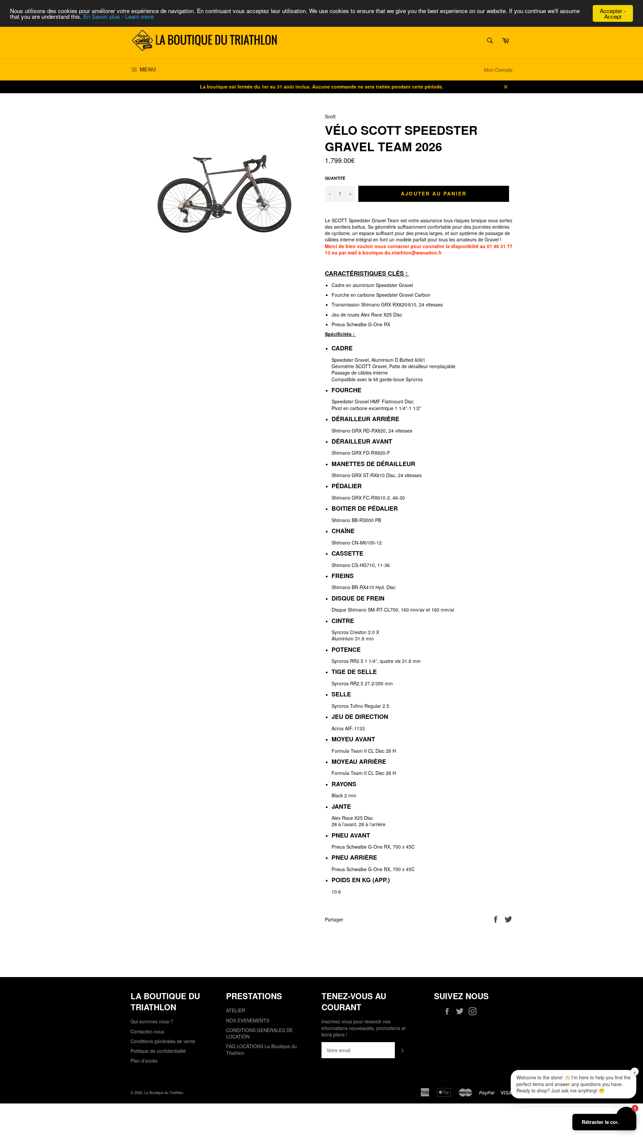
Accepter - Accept (613, 13)
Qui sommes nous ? (152, 1021)
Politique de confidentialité (158, 1050)
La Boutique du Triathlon (163, 1092)
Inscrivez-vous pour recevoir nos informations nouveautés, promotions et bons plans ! (364, 1028)
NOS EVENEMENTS (247, 1020)
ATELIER (235, 1010)
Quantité (335, 178)
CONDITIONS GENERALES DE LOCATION (259, 1033)
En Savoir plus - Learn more (118, 16)
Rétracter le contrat (604, 1122)
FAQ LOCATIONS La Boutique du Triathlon (261, 1049)
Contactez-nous (147, 1031)
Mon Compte (498, 69)
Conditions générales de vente (163, 1041)
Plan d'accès (144, 1060)
